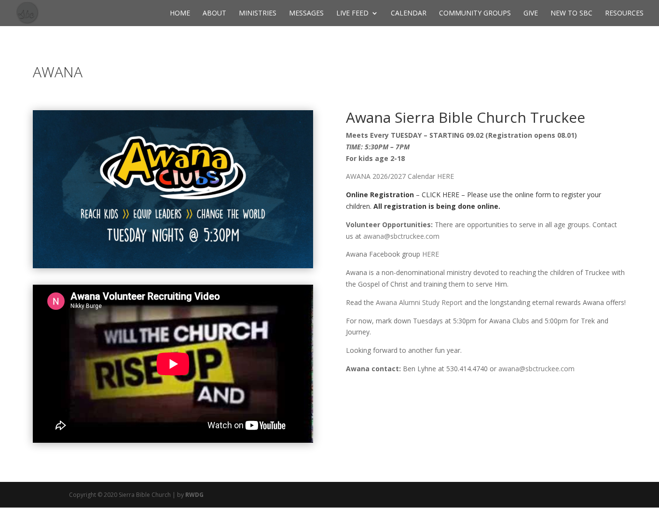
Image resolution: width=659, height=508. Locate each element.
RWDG (194, 495)
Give (530, 13)
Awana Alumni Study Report (419, 302)
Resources (624, 13)
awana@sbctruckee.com (401, 236)
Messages (306, 13)
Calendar (408, 13)
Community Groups (475, 13)
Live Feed (352, 13)
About (214, 13)
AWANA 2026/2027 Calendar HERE (400, 176)
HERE (430, 254)
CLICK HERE (440, 194)
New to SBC (571, 13)
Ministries (257, 13)
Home (180, 13)
